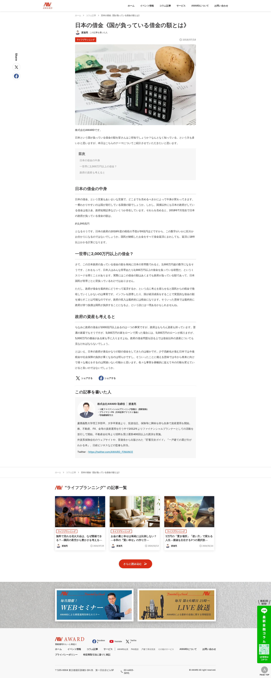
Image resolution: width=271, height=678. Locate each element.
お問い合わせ (221, 5)
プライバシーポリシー (66, 654)
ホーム (131, 5)
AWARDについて (200, 5)
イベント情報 (147, 5)
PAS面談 (135, 649)
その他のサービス (166, 649)
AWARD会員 (122, 649)
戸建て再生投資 (148, 649)
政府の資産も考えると (92, 172)
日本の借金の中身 (90, 160)
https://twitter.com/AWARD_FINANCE (110, 452)
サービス (181, 5)
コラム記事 (165, 5)
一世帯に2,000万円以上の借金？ (98, 166)
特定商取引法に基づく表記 (96, 654)
